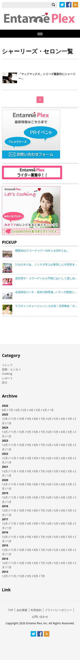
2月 (45, 410)
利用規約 (36, 610)
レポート (7, 378)
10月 (21, 419)
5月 (24, 410)
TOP (10, 610)
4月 (31, 410)
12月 (5, 419)
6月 (18, 410)
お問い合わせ (40, 616)
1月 (52, 410)
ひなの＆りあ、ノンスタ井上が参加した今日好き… (46, 264)
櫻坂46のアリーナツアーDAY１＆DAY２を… (42, 250)
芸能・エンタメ (11, 369)
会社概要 (22, 610)
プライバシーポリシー (58, 610)
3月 (38, 410)
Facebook (68, 4)
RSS (75, 4)
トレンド (7, 365)
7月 (11, 410)
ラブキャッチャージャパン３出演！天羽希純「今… (46, 306)
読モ (4, 382)
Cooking (7, 373)
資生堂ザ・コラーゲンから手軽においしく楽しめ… (46, 278)
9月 (29, 419)
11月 (13, 419)
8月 (4, 410)
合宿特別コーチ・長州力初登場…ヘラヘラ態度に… (46, 292)
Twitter (62, 4)
